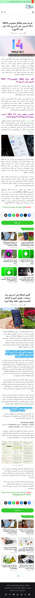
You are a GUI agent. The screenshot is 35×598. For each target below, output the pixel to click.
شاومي (28, 121)
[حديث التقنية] (29, 6)
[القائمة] (33, 12)
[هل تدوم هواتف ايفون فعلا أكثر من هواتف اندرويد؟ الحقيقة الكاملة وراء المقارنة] (9, 236)
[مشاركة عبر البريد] (5, 215)
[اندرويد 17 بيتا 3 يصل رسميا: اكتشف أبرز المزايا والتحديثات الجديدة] (9, 254)
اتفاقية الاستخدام (17, 587)
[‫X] (25, 215)
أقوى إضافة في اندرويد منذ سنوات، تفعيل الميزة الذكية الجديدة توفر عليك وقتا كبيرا (27, 243)
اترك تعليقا (17, 223)
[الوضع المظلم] (5, 12)
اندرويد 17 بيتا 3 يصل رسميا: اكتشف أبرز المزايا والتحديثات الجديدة (10, 261)
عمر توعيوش (21, 33)
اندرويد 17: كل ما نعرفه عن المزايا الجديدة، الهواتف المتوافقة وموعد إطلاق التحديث (9, 279)
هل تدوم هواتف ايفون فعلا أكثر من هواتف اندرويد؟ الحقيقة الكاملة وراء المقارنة (10, 243)
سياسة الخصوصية (8, 587)
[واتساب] (13, 215)
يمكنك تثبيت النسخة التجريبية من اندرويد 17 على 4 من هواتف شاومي (26, 261)
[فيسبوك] (29, 215)
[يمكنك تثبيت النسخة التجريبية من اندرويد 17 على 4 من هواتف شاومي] (26, 254)
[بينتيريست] (17, 215)
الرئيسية (29, 587)
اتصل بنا (17, 590)
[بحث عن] (2, 12)
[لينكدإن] (21, 215)
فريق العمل (22, 590)
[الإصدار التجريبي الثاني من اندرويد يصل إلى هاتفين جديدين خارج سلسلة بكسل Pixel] (26, 271)
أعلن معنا (12, 590)
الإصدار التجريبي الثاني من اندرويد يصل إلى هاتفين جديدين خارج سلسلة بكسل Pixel (26, 279)
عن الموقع (23, 587)
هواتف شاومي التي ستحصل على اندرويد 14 (14, 207)
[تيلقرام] (9, 215)
